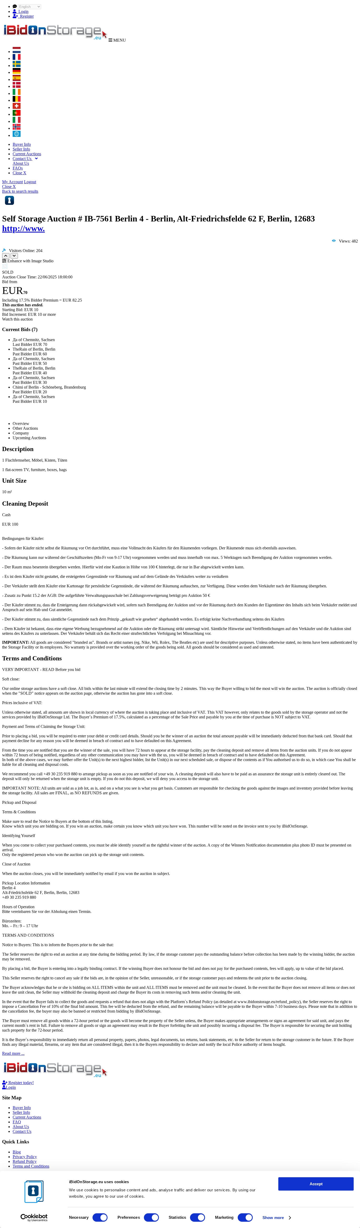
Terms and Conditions (31, 1166)
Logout (30, 182)
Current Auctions (27, 154)
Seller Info (21, 149)
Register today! (20, 1082)
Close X (19, 173)
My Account (12, 182)
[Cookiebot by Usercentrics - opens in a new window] (34, 1218)
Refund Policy (25, 1161)
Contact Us (22, 158)
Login (22, 11)
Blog (17, 1152)
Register (26, 16)
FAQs (18, 168)
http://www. (23, 228)
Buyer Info (22, 144)
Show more (273, 1217)
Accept (316, 1184)
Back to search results (20, 191)
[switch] (151, 1217)
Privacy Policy (25, 1156)
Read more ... (13, 1053)
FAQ (17, 1122)
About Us (21, 163)
